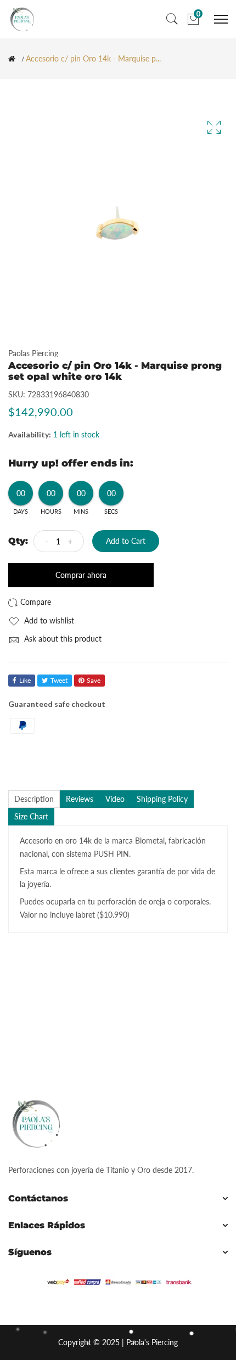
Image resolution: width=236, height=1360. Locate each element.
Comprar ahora (80, 575)
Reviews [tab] (79, 798)
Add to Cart (125, 541)
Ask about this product (62, 638)
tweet (59, 680)
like (25, 680)
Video (115, 798)
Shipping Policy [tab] (162, 798)
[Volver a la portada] (11, 59)
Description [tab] (34, 798)
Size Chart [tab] (31, 816)
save (93, 680)
